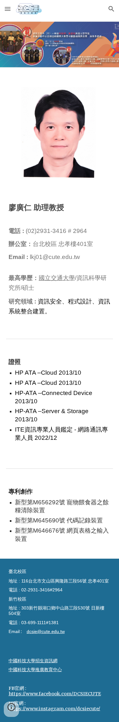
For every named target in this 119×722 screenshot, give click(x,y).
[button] (7, 8)
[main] (59, 207)
